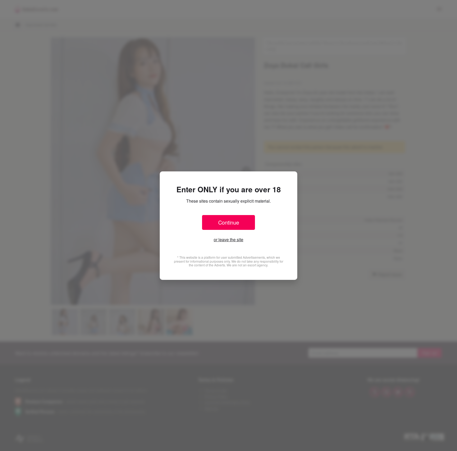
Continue (228, 222)
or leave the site (228, 239)
